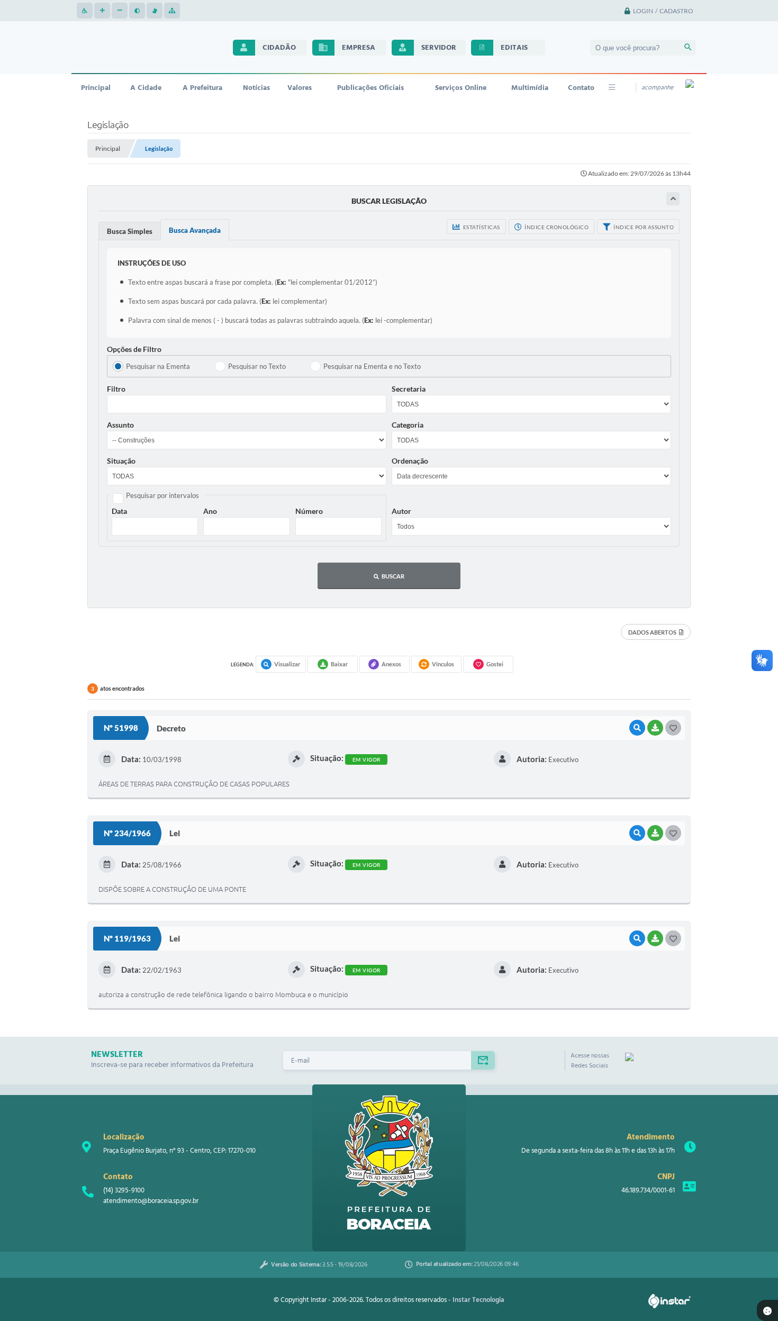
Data (119, 510)
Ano (210, 510)
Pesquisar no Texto (257, 366)
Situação (121, 460)
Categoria (407, 424)
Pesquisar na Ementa (158, 366)
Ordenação (410, 460)
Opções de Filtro (134, 349)
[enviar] (483, 1060)
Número (309, 510)
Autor (401, 510)
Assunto (120, 424)
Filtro (116, 388)
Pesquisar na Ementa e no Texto (372, 366)
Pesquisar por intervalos (162, 495)
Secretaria (409, 388)
